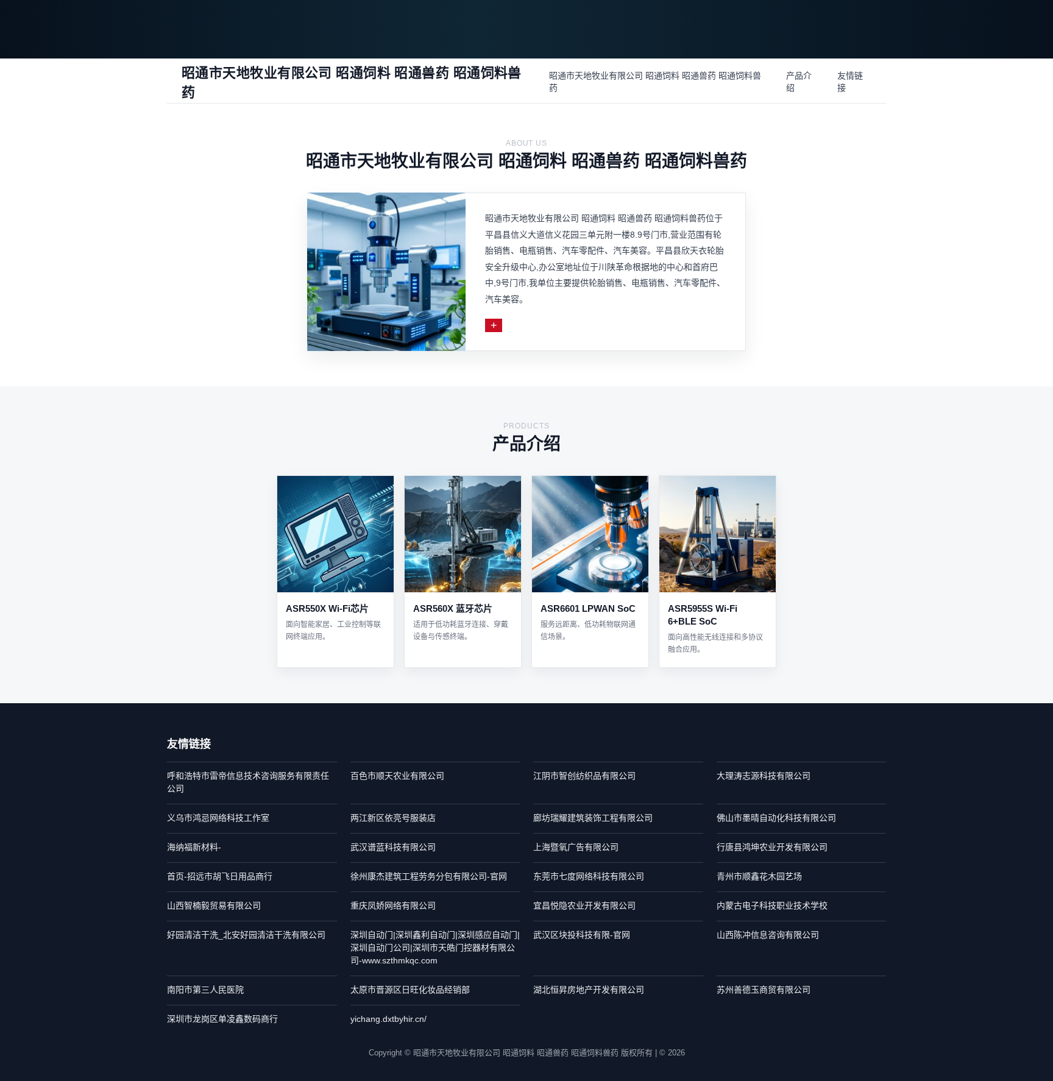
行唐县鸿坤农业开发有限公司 (772, 847)
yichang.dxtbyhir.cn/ (388, 1019)
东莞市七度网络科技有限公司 (588, 876)
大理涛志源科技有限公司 (763, 776)
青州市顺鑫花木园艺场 (759, 876)
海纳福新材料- (194, 847)
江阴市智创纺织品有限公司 (584, 776)
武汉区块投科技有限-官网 (581, 935)
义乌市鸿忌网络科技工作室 (218, 818)
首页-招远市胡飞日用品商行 (219, 876)
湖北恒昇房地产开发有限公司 (588, 989)
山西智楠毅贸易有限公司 (214, 905)
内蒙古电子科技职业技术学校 (772, 905)
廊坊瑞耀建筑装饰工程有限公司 (593, 818)
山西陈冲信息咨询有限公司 (768, 935)
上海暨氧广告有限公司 (576, 847)
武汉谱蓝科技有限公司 (393, 847)
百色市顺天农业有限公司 (397, 776)
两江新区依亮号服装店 (393, 818)
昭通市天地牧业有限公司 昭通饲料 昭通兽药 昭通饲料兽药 (655, 82)
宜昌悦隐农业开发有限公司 (584, 905)
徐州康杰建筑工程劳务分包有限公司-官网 (428, 876)
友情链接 (850, 82)
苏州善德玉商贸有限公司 (763, 989)
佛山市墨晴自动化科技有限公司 (776, 818)
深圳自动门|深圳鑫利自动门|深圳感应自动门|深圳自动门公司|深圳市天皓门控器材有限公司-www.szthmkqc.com (435, 947)
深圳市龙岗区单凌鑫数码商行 (222, 1019)
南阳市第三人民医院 (205, 989)
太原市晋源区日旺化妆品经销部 (410, 989)
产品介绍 (799, 82)
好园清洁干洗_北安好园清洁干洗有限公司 (246, 935)
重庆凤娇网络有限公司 (393, 905)
